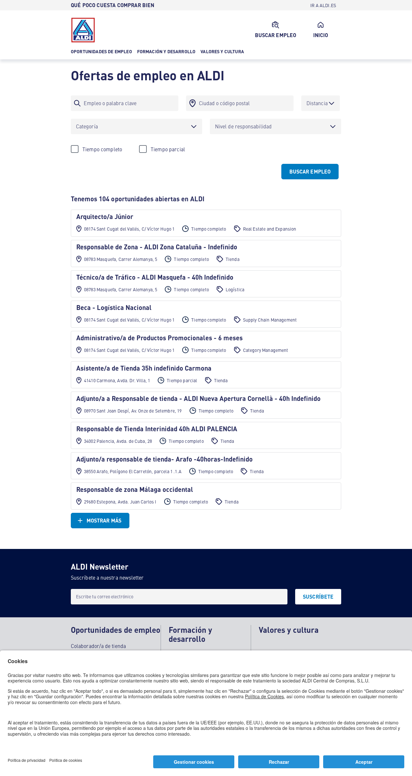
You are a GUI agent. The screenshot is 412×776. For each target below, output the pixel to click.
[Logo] (83, 30)
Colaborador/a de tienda (98, 645)
